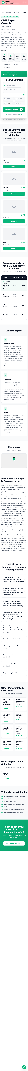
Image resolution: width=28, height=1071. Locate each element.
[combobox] (14, 85)
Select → (14, 166)
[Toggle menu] (25, 2)
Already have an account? (15, 114)
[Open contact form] (24, 1067)
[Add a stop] (24, 95)
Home (2, 12)
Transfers (8, 12)
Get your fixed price (13, 843)
